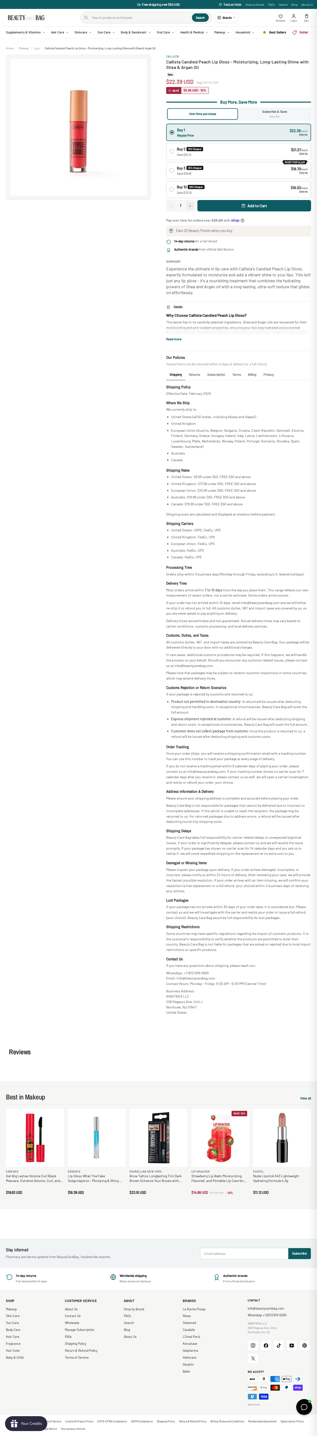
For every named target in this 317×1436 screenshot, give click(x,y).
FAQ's (271, 4)
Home (10, 48)
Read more (174, 339)
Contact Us (72, 1316)
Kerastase (190, 1344)
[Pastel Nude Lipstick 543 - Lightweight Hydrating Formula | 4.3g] (282, 1138)
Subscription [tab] (216, 374)
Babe (186, 1371)
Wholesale (72, 1323)
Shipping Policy (75, 1344)
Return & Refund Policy (81, 1350)
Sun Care (12, 1323)
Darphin (188, 1364)
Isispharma (190, 1350)
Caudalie (189, 1330)
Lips (37, 48)
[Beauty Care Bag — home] (26, 18)
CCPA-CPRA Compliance (112, 1421)
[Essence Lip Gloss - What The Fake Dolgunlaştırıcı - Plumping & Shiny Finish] (97, 1138)
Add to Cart (257, 205)
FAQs (68, 1337)
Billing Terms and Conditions (227, 1421)
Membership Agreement (262, 1421)
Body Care (13, 1330)
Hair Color (13, 1350)
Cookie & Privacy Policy (79, 1421)
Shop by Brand (254, 4)
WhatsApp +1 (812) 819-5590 (267, 1315)
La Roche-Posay (194, 1309)
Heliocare (189, 1357)
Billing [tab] (252, 374)
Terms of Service (77, 1357)
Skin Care (13, 1316)
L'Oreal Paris (191, 1337)
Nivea (187, 1316)
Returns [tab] (194, 374)
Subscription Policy (292, 1421)
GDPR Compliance (142, 1421)
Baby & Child (15, 1357)
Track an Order (232, 4)
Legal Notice (49, 1428)
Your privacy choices (73, 1428)
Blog (294, 4)
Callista (172, 56)
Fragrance (13, 1344)
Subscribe (299, 1253)
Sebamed (189, 1323)
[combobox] (140, 17)
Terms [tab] (236, 374)
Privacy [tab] (269, 374)
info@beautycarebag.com (266, 1308)
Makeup (24, 48)
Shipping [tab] (176, 374)
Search (283, 4)
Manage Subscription (79, 1330)
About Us (307, 4)
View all (305, 1098)
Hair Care (12, 1337)
